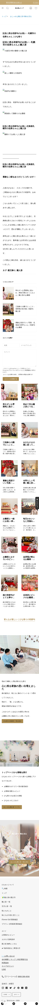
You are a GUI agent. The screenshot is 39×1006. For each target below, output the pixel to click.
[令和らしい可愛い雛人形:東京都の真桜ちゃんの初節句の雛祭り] (29, 468)
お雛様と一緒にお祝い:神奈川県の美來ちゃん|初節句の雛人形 (9, 519)
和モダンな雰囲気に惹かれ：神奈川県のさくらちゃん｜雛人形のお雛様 (9, 405)
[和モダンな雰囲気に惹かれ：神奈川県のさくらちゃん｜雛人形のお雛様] (9, 392)
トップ (4, 16)
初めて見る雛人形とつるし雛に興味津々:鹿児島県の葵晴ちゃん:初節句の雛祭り (29, 405)
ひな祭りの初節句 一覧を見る (12, 721)
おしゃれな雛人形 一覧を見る (19, 862)
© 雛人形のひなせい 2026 (11, 1000)
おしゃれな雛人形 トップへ (12, 807)
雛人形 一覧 (6, 902)
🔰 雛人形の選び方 (9, 897)
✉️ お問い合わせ (8, 956)
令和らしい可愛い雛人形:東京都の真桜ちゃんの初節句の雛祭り (29, 481)
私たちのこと (6, 911)
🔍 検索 (4, 888)
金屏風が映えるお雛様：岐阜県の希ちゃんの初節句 (29, 558)
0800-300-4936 (24, 976)
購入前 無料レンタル (9, 944)
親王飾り (12, 270)
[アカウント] (30, 8)
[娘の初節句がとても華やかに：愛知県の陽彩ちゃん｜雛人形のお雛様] (9, 583)
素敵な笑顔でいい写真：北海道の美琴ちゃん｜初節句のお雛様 (9, 481)
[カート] (36, 8)
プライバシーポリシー (14, 370)
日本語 (6, 994)
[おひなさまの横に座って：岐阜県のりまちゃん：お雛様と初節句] (29, 430)
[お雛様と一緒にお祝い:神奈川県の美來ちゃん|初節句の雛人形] (9, 506)
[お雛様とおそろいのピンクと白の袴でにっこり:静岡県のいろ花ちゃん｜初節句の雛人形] (9, 544)
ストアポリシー (8, 966)
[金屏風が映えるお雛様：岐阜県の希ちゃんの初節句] (29, 544)
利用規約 (27, 370)
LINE (4, 969)
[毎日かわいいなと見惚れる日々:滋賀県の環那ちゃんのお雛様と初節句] (29, 506)
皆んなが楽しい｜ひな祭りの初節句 (19, 619)
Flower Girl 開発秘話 (10, 919)
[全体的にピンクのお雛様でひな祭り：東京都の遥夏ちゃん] (29, 583)
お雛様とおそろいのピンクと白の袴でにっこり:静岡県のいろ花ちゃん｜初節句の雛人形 (9, 558)
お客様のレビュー (8, 935)
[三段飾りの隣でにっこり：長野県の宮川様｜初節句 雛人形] (9, 430)
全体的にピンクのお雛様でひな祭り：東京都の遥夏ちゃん (29, 596)
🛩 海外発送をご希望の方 (11, 948)
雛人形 (20, 270)
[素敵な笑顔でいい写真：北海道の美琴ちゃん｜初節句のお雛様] (9, 468)
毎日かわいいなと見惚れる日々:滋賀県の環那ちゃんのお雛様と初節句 (29, 519)
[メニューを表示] (3, 8)
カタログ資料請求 (8, 939)
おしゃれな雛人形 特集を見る (20, 16)
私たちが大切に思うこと (11, 915)
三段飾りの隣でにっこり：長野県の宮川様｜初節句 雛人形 (9, 443)
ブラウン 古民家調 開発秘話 (12, 924)
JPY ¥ (15, 994)
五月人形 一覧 (7, 906)
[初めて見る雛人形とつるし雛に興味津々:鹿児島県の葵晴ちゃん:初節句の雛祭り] (29, 392)
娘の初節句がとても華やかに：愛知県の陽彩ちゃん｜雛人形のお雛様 (9, 596)
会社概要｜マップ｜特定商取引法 (15, 959)
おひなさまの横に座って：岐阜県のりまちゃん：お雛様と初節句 (29, 443)
